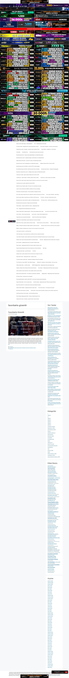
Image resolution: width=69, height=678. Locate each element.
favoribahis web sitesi (57, 552)
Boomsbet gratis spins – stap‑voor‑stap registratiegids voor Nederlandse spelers (29, 154)
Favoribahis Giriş (25, 152)
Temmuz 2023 (50, 633)
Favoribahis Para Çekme (52, 535)
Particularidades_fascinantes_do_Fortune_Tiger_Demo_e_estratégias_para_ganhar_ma (54, 319)
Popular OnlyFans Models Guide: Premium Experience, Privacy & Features (28, 248)
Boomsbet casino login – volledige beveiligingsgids (49, 169)
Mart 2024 (50, 620)
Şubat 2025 (50, 603)
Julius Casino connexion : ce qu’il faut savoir (23, 231)
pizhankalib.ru (50, 447)
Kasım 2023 (50, 627)
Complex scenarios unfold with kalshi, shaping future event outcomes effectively (53, 338)
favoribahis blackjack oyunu (52, 482)
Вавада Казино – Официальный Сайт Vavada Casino (50, 273)
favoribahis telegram (51, 547)
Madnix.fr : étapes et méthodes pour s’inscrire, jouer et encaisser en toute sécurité (30, 228)
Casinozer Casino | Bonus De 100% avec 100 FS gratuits (50, 225)
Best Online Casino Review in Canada (22, 290)
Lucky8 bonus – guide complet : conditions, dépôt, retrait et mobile (27, 177)
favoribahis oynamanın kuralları (51, 529)
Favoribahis (18, 152)
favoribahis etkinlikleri (56, 496)
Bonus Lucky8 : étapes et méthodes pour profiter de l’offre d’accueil (27, 197)
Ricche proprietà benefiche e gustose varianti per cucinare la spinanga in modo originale (53, 350)
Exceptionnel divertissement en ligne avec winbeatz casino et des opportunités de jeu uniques (54, 346)
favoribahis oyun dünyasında (51, 530)
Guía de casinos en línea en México (43, 222)
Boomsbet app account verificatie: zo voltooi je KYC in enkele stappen (28, 166)
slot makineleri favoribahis (51, 568)
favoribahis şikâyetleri (50, 560)
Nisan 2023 (50, 638)
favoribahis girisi (51, 498)
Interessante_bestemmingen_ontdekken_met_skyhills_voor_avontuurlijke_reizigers (54, 399)
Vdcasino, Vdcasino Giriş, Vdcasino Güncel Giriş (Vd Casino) (26, 267)
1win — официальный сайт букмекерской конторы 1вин (25, 208)
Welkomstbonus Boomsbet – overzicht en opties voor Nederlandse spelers (28, 160)
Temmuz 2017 (50, 664)
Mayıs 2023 (50, 636)
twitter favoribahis (51, 569)
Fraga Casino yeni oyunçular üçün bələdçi (23, 217)
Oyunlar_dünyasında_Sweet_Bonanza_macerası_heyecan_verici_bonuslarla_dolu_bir (54, 403)
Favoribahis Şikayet (53, 559)
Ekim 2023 (50, 628)
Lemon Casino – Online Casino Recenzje (23, 214)
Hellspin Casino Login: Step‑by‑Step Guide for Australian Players (27, 239)
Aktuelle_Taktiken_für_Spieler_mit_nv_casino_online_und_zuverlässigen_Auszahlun (54, 383)
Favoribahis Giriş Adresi (53, 503)
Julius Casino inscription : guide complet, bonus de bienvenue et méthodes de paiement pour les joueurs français (35, 236)
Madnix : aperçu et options (55, 222)
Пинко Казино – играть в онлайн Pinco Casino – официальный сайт (27, 205)
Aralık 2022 (50, 644)
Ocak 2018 (50, 662)
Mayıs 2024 (50, 617)
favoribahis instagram (51, 514)
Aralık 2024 (50, 606)
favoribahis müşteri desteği (52, 525)
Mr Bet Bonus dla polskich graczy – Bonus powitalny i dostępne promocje (28, 191)
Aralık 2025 (50, 593)
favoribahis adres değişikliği (51, 474)
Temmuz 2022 (50, 652)
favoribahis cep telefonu (50, 496)
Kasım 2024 (50, 608)
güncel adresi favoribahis (53, 564)
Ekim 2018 (49, 659)
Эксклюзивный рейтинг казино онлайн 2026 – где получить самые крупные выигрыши (31, 279)
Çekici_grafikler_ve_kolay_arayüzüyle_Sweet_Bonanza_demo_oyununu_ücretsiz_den (54, 390)
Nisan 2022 (50, 657)
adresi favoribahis (50, 465)
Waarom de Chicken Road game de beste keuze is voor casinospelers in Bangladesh (54, 330)
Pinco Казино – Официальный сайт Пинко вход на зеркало (48, 267)
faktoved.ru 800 (51, 436)
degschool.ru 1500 (51, 428)
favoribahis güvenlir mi (53, 511)
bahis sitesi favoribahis (52, 466)
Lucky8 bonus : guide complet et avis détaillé (47, 177)
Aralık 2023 (50, 625)
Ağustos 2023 (50, 632)
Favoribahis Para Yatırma (53, 534)
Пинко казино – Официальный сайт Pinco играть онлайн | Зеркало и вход (28, 245)
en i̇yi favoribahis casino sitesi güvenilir (15, 347)
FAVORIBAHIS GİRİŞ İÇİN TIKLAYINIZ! (34, 28)
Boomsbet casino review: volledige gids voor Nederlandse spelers (27, 163)
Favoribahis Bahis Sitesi (53, 479)
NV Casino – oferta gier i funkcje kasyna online (48, 197)
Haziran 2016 (50, 665)
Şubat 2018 (50, 660)
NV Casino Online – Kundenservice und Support (24, 276)
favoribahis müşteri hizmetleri (53, 526)
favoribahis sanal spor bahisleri (51, 540)
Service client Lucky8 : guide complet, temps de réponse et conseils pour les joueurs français (32, 180)
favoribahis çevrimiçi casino (52, 557)
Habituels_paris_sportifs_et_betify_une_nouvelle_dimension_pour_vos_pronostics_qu (54, 354)
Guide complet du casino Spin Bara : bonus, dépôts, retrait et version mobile (29, 270)
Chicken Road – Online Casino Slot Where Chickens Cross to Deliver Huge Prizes (44, 290)
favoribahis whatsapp (53, 553)
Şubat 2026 (50, 590)
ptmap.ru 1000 (50, 450)
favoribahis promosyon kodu (54, 537)
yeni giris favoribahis (51, 572)
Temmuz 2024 (50, 614)
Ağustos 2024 (50, 612)
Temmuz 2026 (50, 582)
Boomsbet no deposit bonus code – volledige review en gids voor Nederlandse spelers (30, 171)
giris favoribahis (51, 562)
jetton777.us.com (51, 444)
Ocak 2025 (50, 604)
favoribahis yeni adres (51, 555)
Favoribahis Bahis (51, 478)
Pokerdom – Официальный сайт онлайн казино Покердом (49, 239)
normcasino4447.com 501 (52, 445)
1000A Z (49, 415)
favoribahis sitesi (50, 541)
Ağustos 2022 (50, 651)
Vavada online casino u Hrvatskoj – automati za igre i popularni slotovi (27, 149)
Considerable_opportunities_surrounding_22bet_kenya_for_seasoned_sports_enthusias (54, 313)
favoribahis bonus (50, 483)
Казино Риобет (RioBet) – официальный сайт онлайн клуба (26, 287)
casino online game (51, 469)
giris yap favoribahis (51, 563)
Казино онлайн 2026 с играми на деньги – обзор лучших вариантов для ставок (29, 211)
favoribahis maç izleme (52, 521)
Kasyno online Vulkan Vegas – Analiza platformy (24, 143)
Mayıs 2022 (50, 656)
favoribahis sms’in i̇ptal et (56, 541)
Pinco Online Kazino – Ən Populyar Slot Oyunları (46, 287)
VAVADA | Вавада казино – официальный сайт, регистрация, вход (43, 265)
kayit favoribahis (51, 567)
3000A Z (49, 423)
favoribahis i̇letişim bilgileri (52, 515)
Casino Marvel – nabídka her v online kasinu (48, 149)
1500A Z (49, 418)
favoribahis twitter (56, 551)
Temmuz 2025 (50, 596)
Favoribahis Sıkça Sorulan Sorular (53, 546)
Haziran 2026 (50, 584)
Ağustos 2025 (50, 595)
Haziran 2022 (50, 654)
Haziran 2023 (50, 635)
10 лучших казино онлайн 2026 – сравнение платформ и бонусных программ (29, 259)
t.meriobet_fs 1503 (51, 455)
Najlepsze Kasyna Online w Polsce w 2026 (47, 163)
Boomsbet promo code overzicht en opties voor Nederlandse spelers (27, 200)
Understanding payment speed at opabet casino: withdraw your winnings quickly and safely (54, 362)
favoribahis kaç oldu (52, 518)
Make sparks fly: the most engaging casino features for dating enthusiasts (53, 309)
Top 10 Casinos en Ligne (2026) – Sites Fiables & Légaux (25, 262)
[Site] (17, 50)
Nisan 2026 (50, 587)
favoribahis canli (51, 485)
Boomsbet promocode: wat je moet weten (37, 152)
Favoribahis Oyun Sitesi (51, 531)
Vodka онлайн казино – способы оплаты (23, 265)
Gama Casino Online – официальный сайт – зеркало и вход (26, 256)
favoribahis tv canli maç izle (53, 549)
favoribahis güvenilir (32, 347)
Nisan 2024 (50, 619)
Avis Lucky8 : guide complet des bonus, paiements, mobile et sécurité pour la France (30, 194)
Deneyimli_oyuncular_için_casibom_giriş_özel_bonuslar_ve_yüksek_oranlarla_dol (54, 323)
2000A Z (49, 420)
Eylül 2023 (50, 630)
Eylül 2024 (50, 611)
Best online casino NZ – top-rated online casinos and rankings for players (28, 284)
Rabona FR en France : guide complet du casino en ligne (25, 222)
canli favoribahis (51, 468)
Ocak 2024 (50, 624)
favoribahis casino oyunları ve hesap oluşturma (53, 494)
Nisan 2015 (50, 667)
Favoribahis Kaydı (50, 516)
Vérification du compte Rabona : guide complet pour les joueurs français (28, 219)
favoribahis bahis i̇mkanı (57, 478)
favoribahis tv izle (50, 551)
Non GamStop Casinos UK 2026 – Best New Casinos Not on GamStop (27, 169)
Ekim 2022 (50, 648)
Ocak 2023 (50, 643)
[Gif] (34, 68)
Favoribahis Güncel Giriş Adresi (52, 509)
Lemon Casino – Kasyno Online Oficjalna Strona (39, 214)
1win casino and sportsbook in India (51, 211)
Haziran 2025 (50, 598)
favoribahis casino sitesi (52, 495)
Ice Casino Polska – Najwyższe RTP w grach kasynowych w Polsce (27, 146)
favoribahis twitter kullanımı (51, 552)
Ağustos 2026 (50, 580)
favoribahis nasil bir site (52, 527)
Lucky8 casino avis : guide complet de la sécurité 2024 (25, 183)
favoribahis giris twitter (25, 347)
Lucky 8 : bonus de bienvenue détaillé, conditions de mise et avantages (28, 188)
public (49, 452)
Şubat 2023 (50, 641)
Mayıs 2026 (50, 585)
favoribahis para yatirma (50, 532)
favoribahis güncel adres (51, 506)
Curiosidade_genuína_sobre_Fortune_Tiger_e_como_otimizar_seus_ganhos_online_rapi (54, 342)
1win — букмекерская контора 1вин (40, 143)
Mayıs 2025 (50, 600)
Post (48, 448)
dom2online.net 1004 (52, 429)
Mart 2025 (50, 601)
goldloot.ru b (50, 442)
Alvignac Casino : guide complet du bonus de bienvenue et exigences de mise (29, 253)
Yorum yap (11, 348)
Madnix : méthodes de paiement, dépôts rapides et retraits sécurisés (27, 225)
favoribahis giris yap (51, 500)
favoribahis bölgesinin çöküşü (51, 484)
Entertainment (50, 434)
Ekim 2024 (50, 609)
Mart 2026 (50, 588)
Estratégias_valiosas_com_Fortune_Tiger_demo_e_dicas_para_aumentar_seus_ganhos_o (54, 377)
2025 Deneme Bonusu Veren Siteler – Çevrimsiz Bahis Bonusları (27, 293)
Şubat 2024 (50, 622)
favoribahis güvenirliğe (50, 510)
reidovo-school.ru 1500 (52, 453)
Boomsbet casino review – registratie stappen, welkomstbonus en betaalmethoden (30, 157)
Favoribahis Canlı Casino (52, 489)
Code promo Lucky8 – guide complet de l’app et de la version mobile (27, 174)
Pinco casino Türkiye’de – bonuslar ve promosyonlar (49, 146)
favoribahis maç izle (52, 520)
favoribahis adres (55, 473)
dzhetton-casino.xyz (51, 432)
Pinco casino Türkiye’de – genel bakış (52, 194)
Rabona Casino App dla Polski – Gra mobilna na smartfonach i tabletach (28, 273)
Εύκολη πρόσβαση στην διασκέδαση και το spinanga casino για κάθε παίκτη (53, 358)
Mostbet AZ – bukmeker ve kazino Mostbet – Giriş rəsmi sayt (47, 262)
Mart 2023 (50, 640)
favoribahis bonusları (56, 483)
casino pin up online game (51, 470)
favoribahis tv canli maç (52, 548)
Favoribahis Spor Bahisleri (52, 543)
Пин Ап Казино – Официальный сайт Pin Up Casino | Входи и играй (27, 242)
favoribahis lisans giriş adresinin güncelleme (53, 519)
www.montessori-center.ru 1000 (54, 456)
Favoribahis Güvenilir (16, 312)
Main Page (44, 248)
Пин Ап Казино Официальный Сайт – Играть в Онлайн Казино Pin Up (28, 296)
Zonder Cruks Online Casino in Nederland (39, 217)
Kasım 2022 (50, 646)
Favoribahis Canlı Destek (52, 490)
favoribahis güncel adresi (53, 507)
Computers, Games (51, 426)
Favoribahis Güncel (52, 505)
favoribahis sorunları (51, 542)
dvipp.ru (49, 431)
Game (49, 440)
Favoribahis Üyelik (52, 556)
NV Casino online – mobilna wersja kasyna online (49, 200)
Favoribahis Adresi (52, 475)
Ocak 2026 (50, 592)
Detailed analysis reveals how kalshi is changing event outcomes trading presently (54, 334)
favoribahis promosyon (52, 536)
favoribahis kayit (57, 516)
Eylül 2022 (50, 649)
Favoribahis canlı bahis (52, 488)
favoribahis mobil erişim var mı (51, 524)
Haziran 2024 (50, 616)
